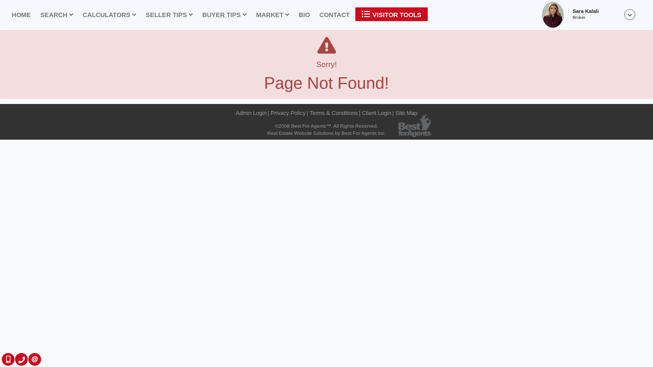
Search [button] (54, 14)
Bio (304, 14)
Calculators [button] (107, 14)
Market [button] (270, 14)
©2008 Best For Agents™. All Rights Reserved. (326, 126)
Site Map (406, 113)
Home (21, 14)
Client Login (376, 113)
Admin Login (251, 113)
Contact (334, 14)
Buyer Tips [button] (222, 14)
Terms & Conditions (334, 113)
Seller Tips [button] (167, 14)
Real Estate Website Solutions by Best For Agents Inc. (326, 133)
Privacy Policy (288, 113)
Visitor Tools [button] (396, 14)
